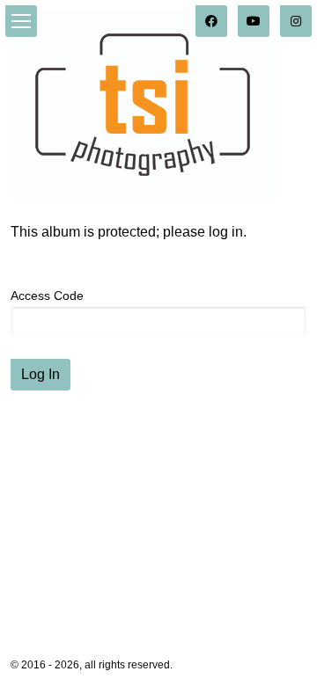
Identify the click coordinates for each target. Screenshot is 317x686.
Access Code (47, 295)
